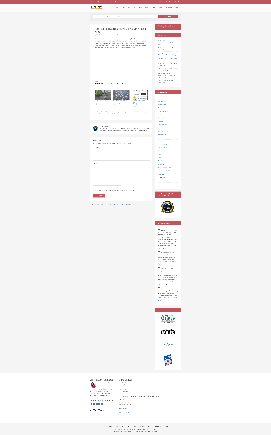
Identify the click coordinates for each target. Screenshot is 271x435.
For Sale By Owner (162, 124)
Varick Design (153, 429)
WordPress (150, 431)
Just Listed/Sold (162, 134)
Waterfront (160, 184)
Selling (160, 157)
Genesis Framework (142, 431)
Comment (96, 147)
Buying (160, 108)
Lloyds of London (99, 113)
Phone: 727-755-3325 (125, 412)
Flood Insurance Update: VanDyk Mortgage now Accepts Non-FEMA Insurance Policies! (139, 102)
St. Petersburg (100, 1)
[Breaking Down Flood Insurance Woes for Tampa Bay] (121, 95)
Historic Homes (124, 391)
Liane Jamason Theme (129, 431)
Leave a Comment (117, 35)
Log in (155, 431)
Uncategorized (161, 177)
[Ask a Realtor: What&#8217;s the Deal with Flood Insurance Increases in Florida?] (103, 95)
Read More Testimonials (164, 301)
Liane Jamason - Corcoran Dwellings (97, 8)
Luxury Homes (124, 387)
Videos (160, 180)
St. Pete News (161, 164)
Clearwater (93, 1)
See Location (124, 408)
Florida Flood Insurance (139, 112)
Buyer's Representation (126, 385)
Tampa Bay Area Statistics (164, 171)
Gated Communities (163, 131)
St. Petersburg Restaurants (164, 167)
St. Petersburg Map (113, 1)
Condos (160, 114)
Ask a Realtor (161, 101)
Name (95, 163)
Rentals (160, 154)
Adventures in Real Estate (164, 98)
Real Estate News (110, 112)
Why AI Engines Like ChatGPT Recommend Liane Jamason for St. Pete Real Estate (166, 75)
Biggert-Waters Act (128, 112)
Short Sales (161, 161)
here (133, 47)
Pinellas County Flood (109, 113)
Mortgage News (162, 141)
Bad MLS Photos (162, 104)
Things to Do (161, 174)
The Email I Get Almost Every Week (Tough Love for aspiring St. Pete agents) (167, 42)
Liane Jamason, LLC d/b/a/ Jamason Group (134, 429)
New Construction (162, 144)
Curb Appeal (161, 118)
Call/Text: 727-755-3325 (158, 1)
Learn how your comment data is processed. (125, 204)
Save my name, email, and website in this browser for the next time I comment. (115, 190)
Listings (160, 137)
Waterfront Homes (125, 389)
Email (95, 171)
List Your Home (124, 383)
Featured (103, 112)
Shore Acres (118, 113)
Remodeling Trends (163, 151)
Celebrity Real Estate (163, 111)
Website (95, 180)
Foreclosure (161, 127)
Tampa (105, 1)
